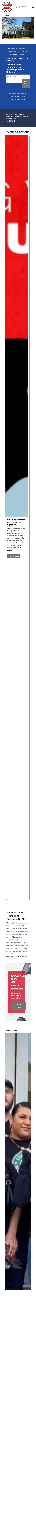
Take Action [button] (14, 556)
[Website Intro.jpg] (18, 28)
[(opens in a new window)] (7, 121)
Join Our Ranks (26, 83)
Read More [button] (18, 1005)
